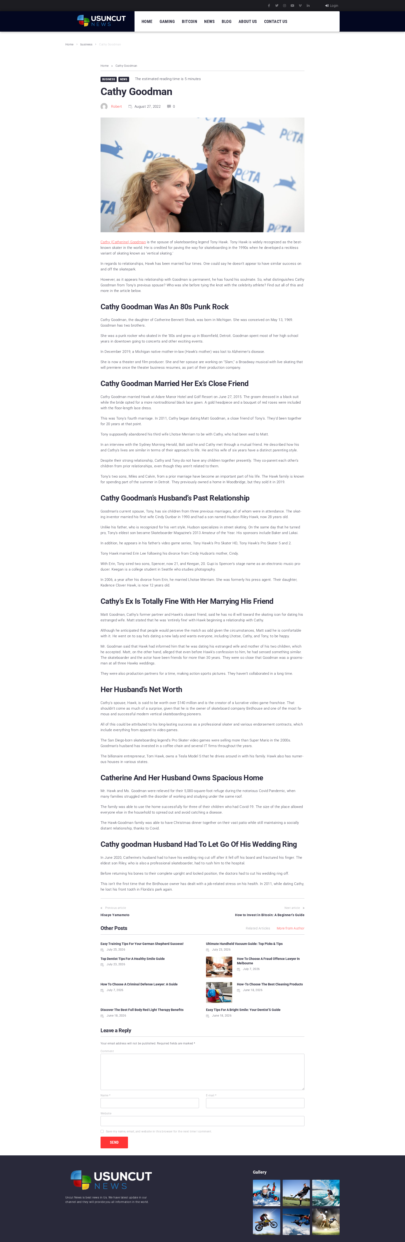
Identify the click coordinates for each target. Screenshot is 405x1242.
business (86, 44)
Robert (116, 106)
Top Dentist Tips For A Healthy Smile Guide (133, 959)
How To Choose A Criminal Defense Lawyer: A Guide (139, 984)
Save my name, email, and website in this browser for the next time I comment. (159, 1131)
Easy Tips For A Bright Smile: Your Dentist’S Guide (243, 1010)
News (124, 79)
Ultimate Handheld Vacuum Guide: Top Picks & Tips (244, 944)
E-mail (211, 1095)
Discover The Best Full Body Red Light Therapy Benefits (142, 1010)
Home (69, 44)
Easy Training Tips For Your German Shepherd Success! (142, 944)
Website (106, 1113)
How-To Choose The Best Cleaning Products (270, 984)
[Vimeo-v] (300, 5)
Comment (107, 1051)
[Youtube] (292, 5)
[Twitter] (277, 5)
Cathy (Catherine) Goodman (123, 242)
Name (106, 1095)
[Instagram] (284, 5)
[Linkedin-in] (308, 5)
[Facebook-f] (269, 5)
